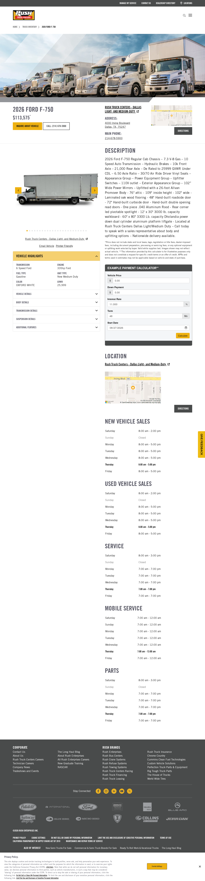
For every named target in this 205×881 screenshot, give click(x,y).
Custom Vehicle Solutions (161, 763)
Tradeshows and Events (26, 771)
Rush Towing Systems (114, 767)
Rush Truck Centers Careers (28, 759)
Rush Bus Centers (112, 755)
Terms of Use (165, 838)
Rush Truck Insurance (159, 751)
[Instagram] (106, 791)
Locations (187, 3)
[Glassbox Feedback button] (201, 444)
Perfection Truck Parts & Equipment (167, 767)
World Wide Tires (156, 778)
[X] (129, 791)
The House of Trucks (158, 774)
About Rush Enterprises (71, 755)
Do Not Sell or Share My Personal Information (71, 838)
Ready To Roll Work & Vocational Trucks (139, 848)
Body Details (22, 302)
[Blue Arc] (177, 811)
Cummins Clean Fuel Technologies (166, 759)
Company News (21, 767)
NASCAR (63, 767)
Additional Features (26, 327)
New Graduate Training (70, 763)
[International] (57, 811)
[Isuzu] (147, 811)
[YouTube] (121, 791)
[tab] (27, 230)
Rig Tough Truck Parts (159, 771)
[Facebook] (98, 791)
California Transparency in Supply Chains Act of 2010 (36, 841)
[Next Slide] (94, 190)
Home (15, 27)
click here (49, 867)
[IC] (117, 823)
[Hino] (117, 811)
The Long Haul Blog (69, 751)
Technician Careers (23, 763)
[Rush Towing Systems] (177, 823)
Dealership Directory (165, 3)
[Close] (199, 866)
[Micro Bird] (87, 823)
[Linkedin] (114, 791)
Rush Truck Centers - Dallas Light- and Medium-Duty (55, 238)
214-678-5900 (114, 138)
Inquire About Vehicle (27, 126)
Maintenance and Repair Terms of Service (84, 841)
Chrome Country (156, 755)
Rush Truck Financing (114, 774)
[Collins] (147, 823)
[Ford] (87, 811)
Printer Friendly (64, 246)
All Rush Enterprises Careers (73, 759)
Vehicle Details (23, 293)
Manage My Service (128, 3)
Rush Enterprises (111, 751)
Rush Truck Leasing (113, 778)
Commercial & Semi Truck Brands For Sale (96, 848)
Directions (183, 130)
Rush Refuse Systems (114, 763)
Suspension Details (25, 319)
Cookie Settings (38, 838)
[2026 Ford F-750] (56, 190)
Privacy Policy (19, 838)
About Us (18, 755)
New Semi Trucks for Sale (58, 848)
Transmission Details (26, 310)
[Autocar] (28, 823)
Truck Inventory (29, 27)
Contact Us (146, 3)
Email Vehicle (46, 246)
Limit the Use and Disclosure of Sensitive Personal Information (126, 838)
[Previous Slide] (18, 190)
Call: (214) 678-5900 (56, 126)
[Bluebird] (57, 823)
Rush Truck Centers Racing (117, 771)
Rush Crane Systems (113, 759)
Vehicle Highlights (29, 256)
